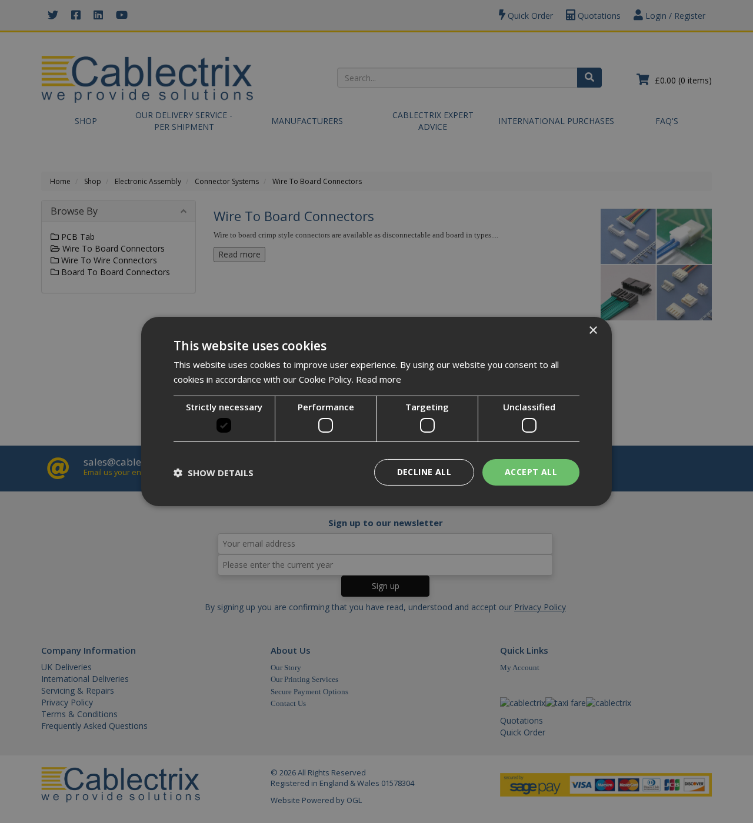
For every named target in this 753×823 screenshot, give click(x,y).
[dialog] (376, 411)
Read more (378, 379)
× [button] (592, 330)
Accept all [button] (531, 471)
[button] (214, 472)
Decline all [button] (424, 471)
